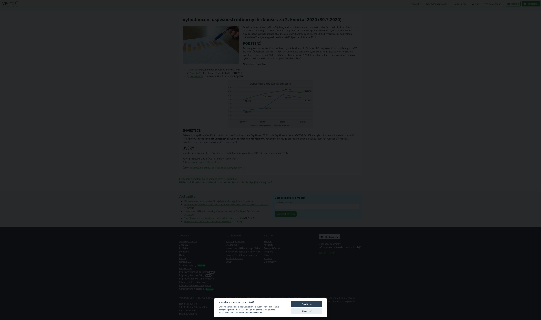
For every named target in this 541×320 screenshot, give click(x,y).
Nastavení (306, 311)
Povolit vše (307, 304)
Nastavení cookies (253, 312)
